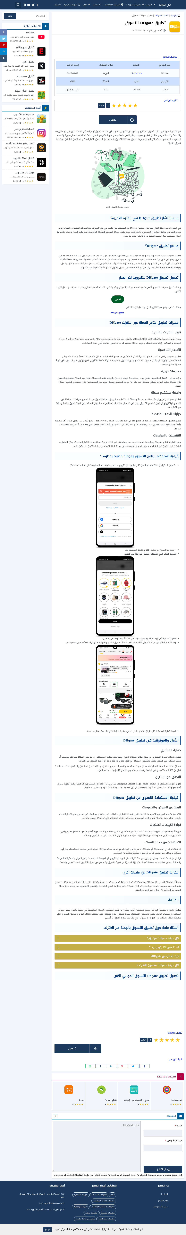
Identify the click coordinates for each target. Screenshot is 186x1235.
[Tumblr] (3, 58)
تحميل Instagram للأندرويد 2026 (51, 1203)
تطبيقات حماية (91, 1213)
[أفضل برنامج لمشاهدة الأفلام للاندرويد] (25, 148)
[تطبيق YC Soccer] (25, 80)
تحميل (118, 299)
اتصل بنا (164, 1194)
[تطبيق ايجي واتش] (25, 51)
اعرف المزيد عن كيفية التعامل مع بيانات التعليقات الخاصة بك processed (88, 1175)
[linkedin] (112, 1066)
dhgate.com (136, 73)
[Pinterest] (3, 45)
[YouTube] (25, 37)
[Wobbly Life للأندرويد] (25, 118)
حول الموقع (163, 1200)
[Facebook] (3, 32)
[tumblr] (101, 1066)
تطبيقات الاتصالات (99, 1194)
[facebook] (37, 4)
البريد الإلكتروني (173, 1141)
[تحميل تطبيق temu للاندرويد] (69, 1097)
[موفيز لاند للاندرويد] (25, 177)
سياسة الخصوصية (160, 1207)
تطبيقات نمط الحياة (107, 1219)
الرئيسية (148, 5)
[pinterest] (123, 1066)
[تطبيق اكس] (25, 66)
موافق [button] (47, 1229)
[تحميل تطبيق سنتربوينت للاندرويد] (167, 1097)
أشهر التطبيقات (161, 16)
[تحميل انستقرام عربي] (25, 133)
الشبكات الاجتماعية (112, 5)
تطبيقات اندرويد (134, 5)
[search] (18, 5)
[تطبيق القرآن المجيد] (25, 95)
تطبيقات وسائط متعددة (85, 1219)
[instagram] (24, 4)
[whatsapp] (90, 1066)
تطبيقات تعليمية (108, 1213)
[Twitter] (3, 39)
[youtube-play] (28, 4)
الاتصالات (96, 5)
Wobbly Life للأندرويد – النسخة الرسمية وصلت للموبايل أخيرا (41, 1195)
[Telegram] (3, 51)
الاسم (178, 1126)
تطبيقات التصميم (81, 1194)
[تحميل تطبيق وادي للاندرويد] (134, 1097)
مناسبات (57, 5)
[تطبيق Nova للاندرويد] (25, 162)
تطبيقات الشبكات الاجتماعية (103, 1207)
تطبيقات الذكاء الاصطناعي (104, 1201)
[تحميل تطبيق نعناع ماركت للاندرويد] (101, 1097)
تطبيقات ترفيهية (81, 1207)
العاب (85, 5)
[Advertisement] (118, 45)
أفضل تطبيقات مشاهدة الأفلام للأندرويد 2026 (45, 1209)
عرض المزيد (59, 1229)
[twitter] (32, 4)
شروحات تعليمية (70, 5)
